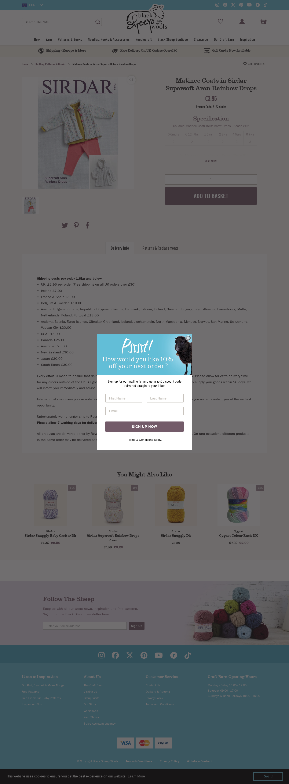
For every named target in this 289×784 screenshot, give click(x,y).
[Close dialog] (188, 338)
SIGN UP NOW (144, 426)
